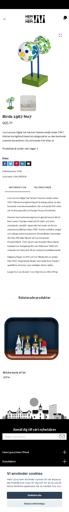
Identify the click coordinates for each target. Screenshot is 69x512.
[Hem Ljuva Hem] (35, 19)
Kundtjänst (9, 461)
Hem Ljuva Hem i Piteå (15, 452)
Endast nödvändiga (34, 503)
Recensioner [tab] (42, 187)
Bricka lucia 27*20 (14, 372)
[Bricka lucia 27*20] (34, 339)
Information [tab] (17, 187)
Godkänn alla (34, 495)
